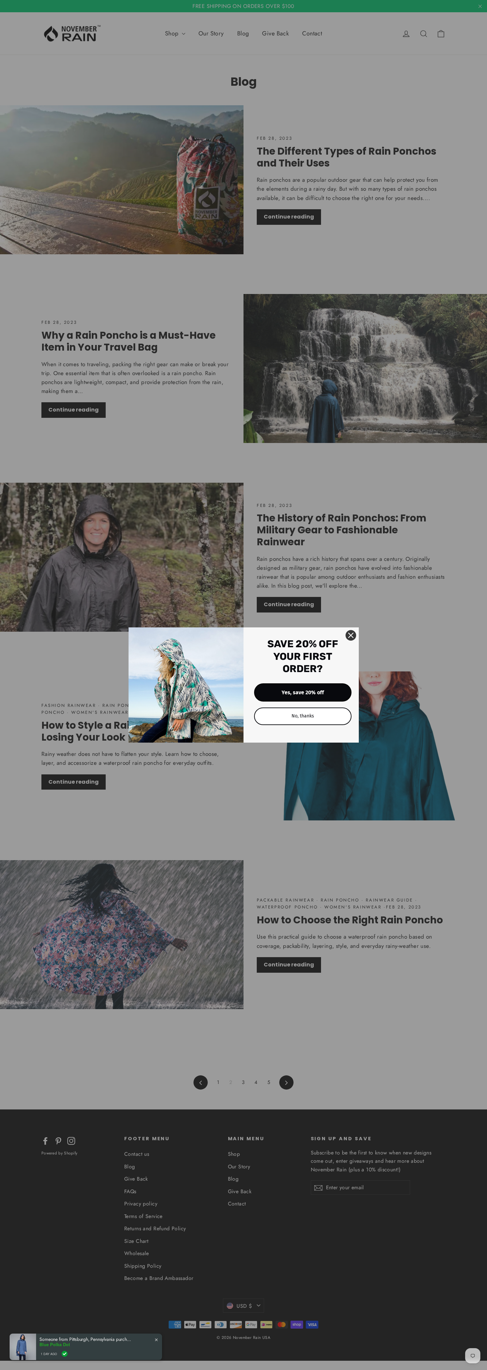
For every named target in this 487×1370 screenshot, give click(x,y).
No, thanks (303, 716)
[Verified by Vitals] (65, 1354)
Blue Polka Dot (54, 1344)
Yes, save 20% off (303, 692)
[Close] (351, 635)
